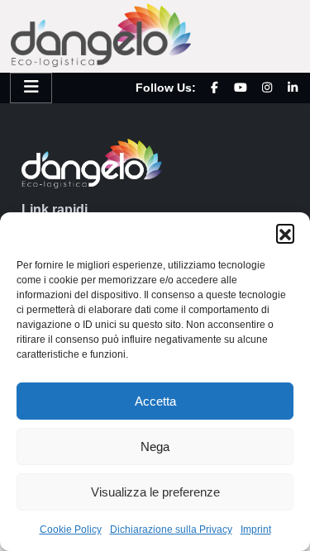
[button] (285, 233)
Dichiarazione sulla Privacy (171, 529)
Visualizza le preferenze (155, 492)
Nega (155, 446)
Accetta (155, 401)
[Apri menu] (31, 88)
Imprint (256, 529)
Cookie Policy (71, 529)
